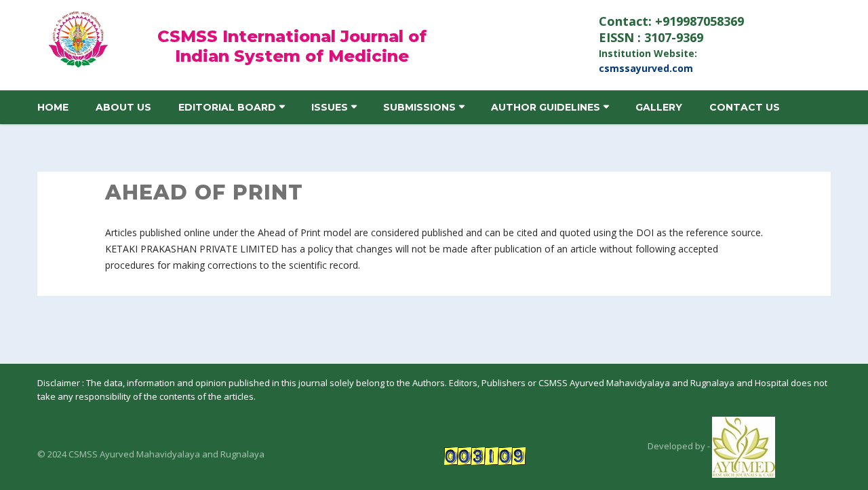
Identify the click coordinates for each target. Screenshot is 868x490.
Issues (329, 107)
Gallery (658, 107)
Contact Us (744, 107)
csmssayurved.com (646, 68)
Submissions (419, 107)
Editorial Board (227, 107)
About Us (123, 107)
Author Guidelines (545, 107)
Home (52, 107)
